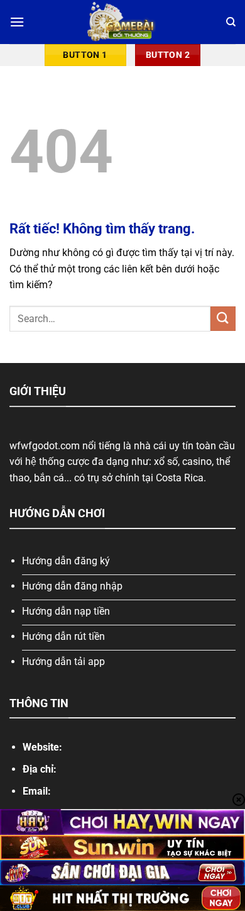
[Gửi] (223, 318)
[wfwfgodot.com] (122, 22)
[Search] (231, 22)
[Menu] (16, 21)
